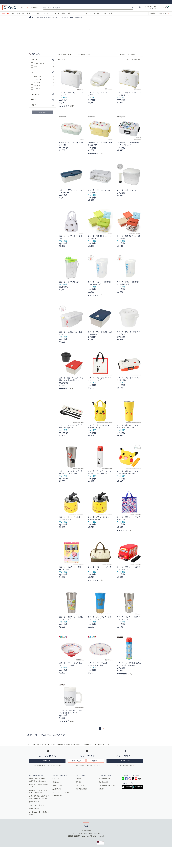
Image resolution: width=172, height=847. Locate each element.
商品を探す (5, 13)
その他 (33, 105)
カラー (33, 72)
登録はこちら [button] (47, 761)
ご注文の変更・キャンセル (124, 765)
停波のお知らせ (34, 802)
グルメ (104, 13)
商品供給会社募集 (81, 789)
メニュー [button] (23, 8)
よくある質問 (80, 765)
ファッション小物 (59, 13)
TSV (13, 13)
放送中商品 (20, 13)
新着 (28, 13)
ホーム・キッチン (53, 17)
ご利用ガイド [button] (95, 761)
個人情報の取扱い (104, 782)
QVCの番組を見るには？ (60, 796)
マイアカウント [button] (124, 761)
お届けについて (57, 785)
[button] (146, 8)
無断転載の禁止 (34, 808)
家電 (110, 13)
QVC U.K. (81, 833)
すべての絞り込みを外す (134, 59)
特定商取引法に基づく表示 (107, 785)
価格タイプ (35, 94)
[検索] (132, 7)
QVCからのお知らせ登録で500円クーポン (47, 765)
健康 (68, 13)
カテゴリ (34, 59)
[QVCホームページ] (30, 17)
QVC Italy (97, 833)
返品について (56, 789)
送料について (56, 782)
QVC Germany (89, 833)
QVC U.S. (74, 833)
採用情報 (78, 782)
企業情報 (78, 779)
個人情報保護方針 (104, 779)
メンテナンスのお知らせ (37, 805)
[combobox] (86, 8)
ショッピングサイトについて (61, 792)
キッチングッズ (94, 13)
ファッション (46, 13)
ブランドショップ (39, 17)
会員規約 (101, 789)
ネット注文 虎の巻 (92, 765)
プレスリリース (80, 785)
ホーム (85, 13)
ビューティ (36, 13)
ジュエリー (76, 13)
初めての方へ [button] (77, 761)
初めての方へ (163, 13)
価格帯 (33, 100)
